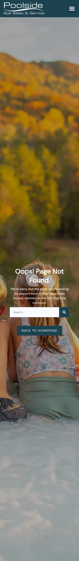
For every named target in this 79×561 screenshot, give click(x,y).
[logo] (23, 8)
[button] (72, 8)
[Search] (64, 312)
